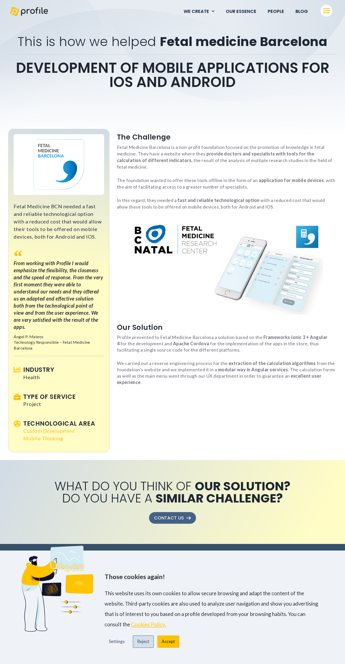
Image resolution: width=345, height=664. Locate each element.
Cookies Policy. (148, 624)
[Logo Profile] (29, 11)
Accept (168, 641)
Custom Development (49, 431)
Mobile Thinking (43, 438)
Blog (301, 11)
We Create (196, 11)
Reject (143, 641)
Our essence (241, 11)
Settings (117, 641)
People (276, 11)
